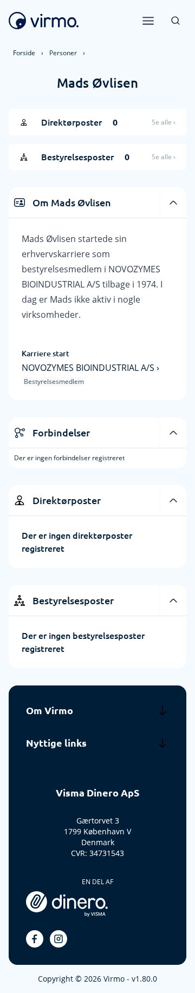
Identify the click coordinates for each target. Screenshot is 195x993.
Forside (24, 52)
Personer (63, 52)
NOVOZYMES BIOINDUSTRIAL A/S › (90, 368)
